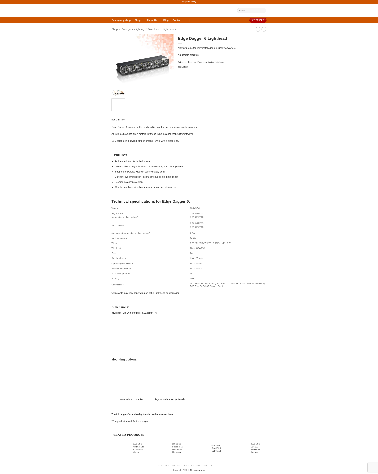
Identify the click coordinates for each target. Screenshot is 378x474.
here (170, 414)
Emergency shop (121, 20)
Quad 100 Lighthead (216, 449)
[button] (115, 93)
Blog (166, 20)
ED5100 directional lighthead (255, 449)
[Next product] (258, 29)
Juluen (185, 67)
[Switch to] (186, 20)
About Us (152, 20)
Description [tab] (118, 120)
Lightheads (169, 29)
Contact (176, 20)
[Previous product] (263, 29)
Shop (138, 20)
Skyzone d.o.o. (197, 470)
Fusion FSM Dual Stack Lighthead (178, 449)
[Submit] (263, 10)
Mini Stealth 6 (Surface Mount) (138, 449)
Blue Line (153, 29)
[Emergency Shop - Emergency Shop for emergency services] (163, 10)
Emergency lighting (133, 29)
